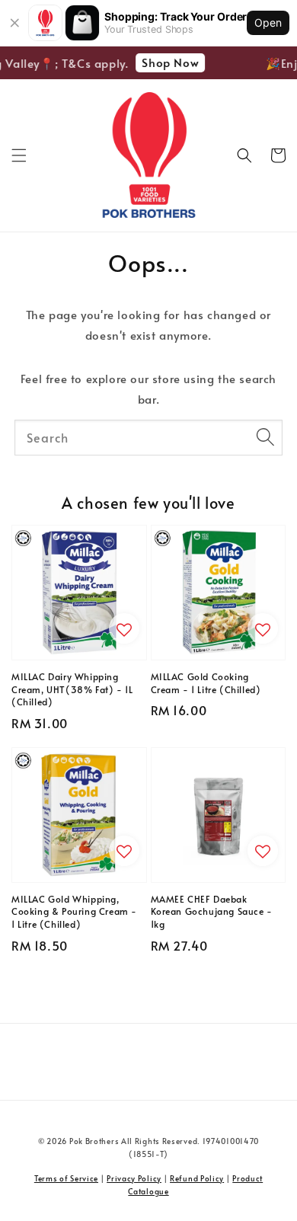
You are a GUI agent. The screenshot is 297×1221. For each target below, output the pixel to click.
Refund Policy (197, 1178)
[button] (19, 155)
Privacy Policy (134, 1178)
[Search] (265, 437)
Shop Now (167, 62)
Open (268, 22)
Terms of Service (66, 1178)
